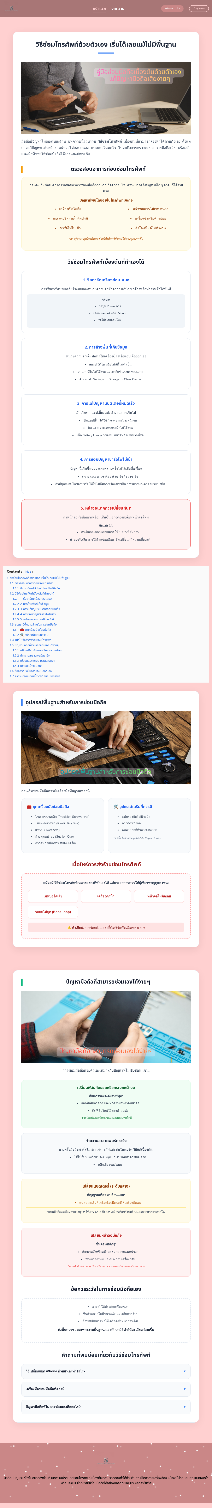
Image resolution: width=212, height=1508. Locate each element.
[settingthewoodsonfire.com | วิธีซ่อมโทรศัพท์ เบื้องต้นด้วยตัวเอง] (45, 8)
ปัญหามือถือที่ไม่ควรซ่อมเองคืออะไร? (106, 1407)
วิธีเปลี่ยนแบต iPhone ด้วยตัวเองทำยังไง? (106, 1371)
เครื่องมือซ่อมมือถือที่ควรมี (106, 1389)
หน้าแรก (99, 8)
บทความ (117, 8)
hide (28, 572)
